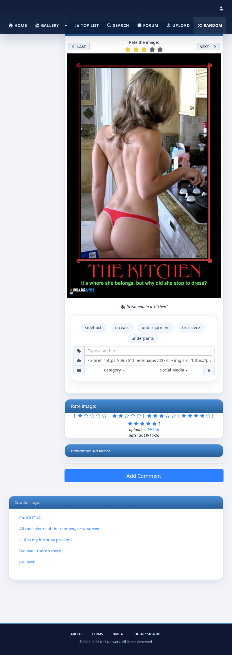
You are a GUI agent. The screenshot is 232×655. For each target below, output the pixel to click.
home (20, 25)
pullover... (28, 562)
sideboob (94, 327)
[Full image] (214, 59)
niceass (122, 327)
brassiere (191, 327)
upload (180, 25)
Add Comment (143, 475)
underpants (143, 338)
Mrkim (153, 429)
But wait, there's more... (42, 551)
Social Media (172, 370)
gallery (49, 25)
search (120, 25)
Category (113, 370)
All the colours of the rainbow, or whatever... (61, 528)
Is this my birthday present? (45, 539)
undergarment (156, 327)
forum (150, 25)
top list (89, 25)
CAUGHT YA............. (37, 517)
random (212, 25)
